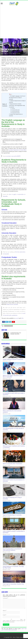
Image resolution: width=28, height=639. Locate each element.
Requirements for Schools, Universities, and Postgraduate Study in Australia (17, 105)
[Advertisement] (14, 20)
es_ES (17, 318)
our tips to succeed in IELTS (13, 156)
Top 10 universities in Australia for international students (12, 549)
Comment (5, 598)
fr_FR (22, 318)
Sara (3, 53)
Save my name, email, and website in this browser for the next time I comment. (14, 621)
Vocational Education (16, 109)
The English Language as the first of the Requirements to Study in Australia (17, 98)
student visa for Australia (12, 304)
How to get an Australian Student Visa (13, 584)
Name (4, 610)
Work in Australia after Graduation (12, 463)
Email (4, 615)
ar (15, 318)
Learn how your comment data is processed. (14, 629)
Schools (13, 108)
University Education (15, 111)
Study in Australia (9, 53)
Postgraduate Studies (16, 112)
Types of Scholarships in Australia (12, 515)
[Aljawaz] (14, 3)
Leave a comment (17, 53)
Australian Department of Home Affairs (17, 150)
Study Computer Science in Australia (13, 359)
